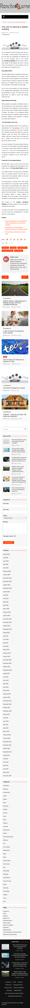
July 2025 (5, 595)
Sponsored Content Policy (10, 934)
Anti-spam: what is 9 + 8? (9, 536)
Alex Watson (7, 307)
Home (4, 913)
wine (4, 901)
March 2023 (6, 690)
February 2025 (7, 612)
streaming (5, 887)
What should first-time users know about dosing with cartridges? (19, 441)
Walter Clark (6, 32)
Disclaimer (6, 927)
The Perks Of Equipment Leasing (14, 388)
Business (6, 247)
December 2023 (7, 659)
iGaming (5, 840)
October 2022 (6, 707)
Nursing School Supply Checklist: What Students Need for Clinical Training (18, 450)
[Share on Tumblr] (3, 243)
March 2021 (6, 772)
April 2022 (5, 728)
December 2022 (7, 700)
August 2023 (6, 673)
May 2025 (5, 602)
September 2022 (7, 711)
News (5, 356)
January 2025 (6, 615)
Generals (5, 826)
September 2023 (7, 670)
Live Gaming (6, 847)
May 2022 (5, 724)
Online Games (7, 860)
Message (5, 521)
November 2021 (7, 745)
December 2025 (7, 578)
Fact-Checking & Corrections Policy (12, 932)
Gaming (5, 823)
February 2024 (7, 653)
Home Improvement (8, 836)
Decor (4, 802)
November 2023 (7, 663)
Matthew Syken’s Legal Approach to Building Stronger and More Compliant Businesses (14, 302)
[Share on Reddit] (24, 239)
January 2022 (6, 738)
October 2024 (6, 625)
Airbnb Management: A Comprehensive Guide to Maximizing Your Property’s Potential (16, 222)
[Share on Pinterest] (21, 239)
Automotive (6, 785)
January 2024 (6, 656)
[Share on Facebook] (7, 239)
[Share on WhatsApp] (17, 239)
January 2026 (6, 574)
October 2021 (6, 748)
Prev (6, 277)
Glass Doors (6, 830)
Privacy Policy (6, 923)
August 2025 (6, 591)
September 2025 (7, 588)
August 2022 (6, 714)
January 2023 (6, 697)
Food (4, 816)
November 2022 (7, 704)
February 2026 (7, 571)
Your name (6, 503)
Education (5, 806)
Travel (4, 898)
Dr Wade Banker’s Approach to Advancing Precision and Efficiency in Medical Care (19, 459)
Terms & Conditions (8, 925)
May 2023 (5, 683)
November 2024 (7, 622)
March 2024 (6, 649)
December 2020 (7, 775)
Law (4, 843)
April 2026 (5, 567)
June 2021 (6, 762)
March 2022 (6, 731)
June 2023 (6, 680)
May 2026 (5, 564)
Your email (6, 509)
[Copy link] (11, 243)
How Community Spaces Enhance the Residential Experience (18, 489)
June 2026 (6, 561)
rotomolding (19, 250)
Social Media (6, 877)
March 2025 (6, 608)
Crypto (5, 795)
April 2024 (5, 646)
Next (24, 277)
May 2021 (5, 765)
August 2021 (6, 755)
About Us (5, 916)
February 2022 (7, 734)
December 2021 (7, 741)
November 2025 (7, 581)
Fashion (5, 809)
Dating (5, 799)
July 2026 (5, 557)
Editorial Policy (7, 929)
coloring (14, 247)
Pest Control (6, 864)
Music (4, 853)
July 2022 (5, 717)
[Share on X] (10, 239)
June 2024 (6, 639)
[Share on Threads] (6, 243)
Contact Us (6, 911)
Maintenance (6, 850)
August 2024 (6, 632)
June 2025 (6, 598)
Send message (9, 542)
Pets (4, 867)
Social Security (7, 881)
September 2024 (7, 629)
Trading (5, 894)
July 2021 (5, 758)
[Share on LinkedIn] (14, 239)
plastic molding (22, 247)
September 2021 (7, 752)
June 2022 (6, 721)
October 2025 (6, 585)
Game (4, 819)
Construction (6, 792)
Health (5, 833)
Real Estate (6, 870)
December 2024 (7, 619)
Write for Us (6, 918)
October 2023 (6, 666)
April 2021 (5, 769)
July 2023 (5, 677)
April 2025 (5, 605)
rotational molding (8, 250)
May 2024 (5, 642)
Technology (6, 891)
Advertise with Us (7, 920)
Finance (5, 813)
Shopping (5, 874)
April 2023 (5, 687)
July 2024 (5, 636)
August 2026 (6, 554)
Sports (4, 884)
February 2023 (7, 694)
